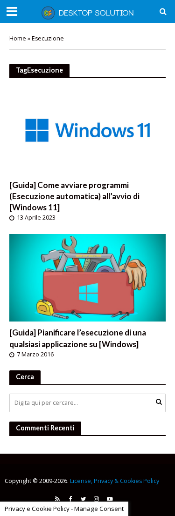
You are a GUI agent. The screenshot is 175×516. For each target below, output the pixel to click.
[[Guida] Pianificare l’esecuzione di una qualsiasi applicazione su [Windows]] (87, 276)
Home (17, 38)
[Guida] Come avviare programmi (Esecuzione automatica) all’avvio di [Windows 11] (74, 196)
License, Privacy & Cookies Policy (114, 481)
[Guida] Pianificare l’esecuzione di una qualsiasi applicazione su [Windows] (77, 338)
